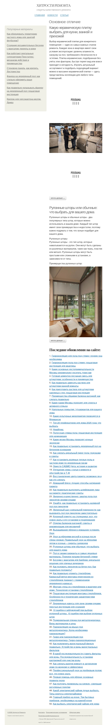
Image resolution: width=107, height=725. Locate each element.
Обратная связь (74, 712)
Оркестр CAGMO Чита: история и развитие (75, 466)
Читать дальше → (58, 198)
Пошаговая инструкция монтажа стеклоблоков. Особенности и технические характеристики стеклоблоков (75, 597)
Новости (52, 15)
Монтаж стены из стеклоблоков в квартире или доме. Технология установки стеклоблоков (75, 588)
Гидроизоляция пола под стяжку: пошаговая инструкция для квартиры (73, 364)
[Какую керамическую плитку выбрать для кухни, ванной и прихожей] (75, 138)
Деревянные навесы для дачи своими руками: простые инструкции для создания (75, 605)
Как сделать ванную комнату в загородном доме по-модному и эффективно (73, 665)
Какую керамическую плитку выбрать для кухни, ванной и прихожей (70, 32)
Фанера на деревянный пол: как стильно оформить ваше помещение (23, 79)
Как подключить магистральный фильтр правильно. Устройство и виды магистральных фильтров (73, 647)
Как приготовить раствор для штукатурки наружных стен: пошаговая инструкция (71, 391)
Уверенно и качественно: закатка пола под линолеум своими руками (73, 498)
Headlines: (58, 429)
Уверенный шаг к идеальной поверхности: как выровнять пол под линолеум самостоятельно (74, 511)
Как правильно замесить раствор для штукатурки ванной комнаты (69, 384)
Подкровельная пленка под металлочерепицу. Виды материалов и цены (75, 622)
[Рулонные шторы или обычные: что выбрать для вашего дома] (75, 302)
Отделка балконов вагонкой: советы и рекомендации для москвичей (70, 524)
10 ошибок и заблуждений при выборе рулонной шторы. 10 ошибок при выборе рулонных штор (75, 613)
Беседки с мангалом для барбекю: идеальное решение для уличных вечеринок (74, 561)
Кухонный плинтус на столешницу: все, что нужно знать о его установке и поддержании (73, 518)
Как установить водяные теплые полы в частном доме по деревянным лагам (71, 461)
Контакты (41, 712)
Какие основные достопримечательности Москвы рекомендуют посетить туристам (71, 371)
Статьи (64, 15)
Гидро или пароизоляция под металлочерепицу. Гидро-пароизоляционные (72, 638)
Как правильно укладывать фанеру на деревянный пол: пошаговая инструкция (25, 91)
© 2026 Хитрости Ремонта (16, 712)
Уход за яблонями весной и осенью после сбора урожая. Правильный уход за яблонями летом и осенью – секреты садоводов (73, 540)
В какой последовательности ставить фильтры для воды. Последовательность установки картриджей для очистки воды (75, 657)
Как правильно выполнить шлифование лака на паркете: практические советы (74, 491)
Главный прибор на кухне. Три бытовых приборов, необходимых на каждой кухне (71, 698)
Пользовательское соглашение (56, 712)
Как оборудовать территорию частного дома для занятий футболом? (22, 37)
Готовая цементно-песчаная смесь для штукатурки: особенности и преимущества (71, 377)
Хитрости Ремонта (53, 5)
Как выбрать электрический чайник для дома (76, 703)
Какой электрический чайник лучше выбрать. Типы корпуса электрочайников (74, 692)
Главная (40, 15)
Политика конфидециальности (48, 716)
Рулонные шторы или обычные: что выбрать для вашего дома (73, 210)
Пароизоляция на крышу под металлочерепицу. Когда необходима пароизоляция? (68, 630)
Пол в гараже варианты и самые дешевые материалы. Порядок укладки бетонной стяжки (73, 555)
